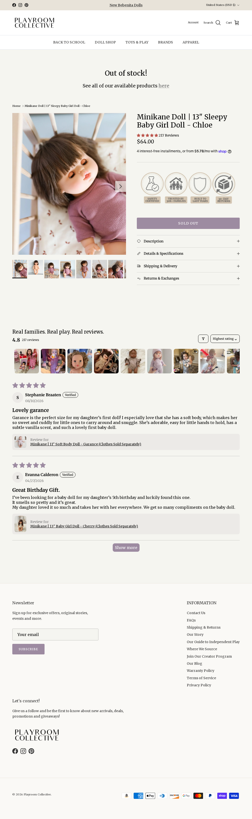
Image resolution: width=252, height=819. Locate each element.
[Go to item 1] (26, 361)
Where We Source (202, 649)
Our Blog (194, 663)
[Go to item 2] (53, 361)
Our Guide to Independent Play (213, 642)
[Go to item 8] (212, 361)
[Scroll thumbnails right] (234, 361)
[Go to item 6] (159, 361)
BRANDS (165, 42)
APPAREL (191, 42)
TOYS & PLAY (137, 42)
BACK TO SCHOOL (69, 42)
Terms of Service (201, 678)
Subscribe (28, 649)
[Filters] (203, 339)
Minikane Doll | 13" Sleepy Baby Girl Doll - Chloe (57, 106)
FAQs (191, 620)
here (163, 86)
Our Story (195, 634)
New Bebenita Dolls (126, 5)
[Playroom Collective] (34, 22)
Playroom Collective (37, 794)
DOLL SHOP (105, 42)
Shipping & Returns (203, 627)
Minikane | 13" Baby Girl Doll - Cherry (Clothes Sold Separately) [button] (84, 526)
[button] (148, 135)
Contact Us (196, 613)
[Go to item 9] (239, 361)
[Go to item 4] (106, 361)
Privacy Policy (199, 685)
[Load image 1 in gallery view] (69, 184)
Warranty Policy (200, 670)
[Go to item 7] (186, 361)
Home (16, 106)
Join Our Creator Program (209, 656)
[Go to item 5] (133, 361)
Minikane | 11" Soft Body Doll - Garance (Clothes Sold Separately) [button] (85, 444)
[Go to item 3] (79, 361)
